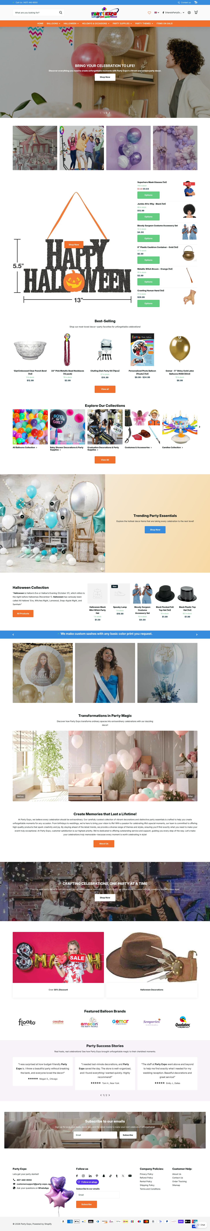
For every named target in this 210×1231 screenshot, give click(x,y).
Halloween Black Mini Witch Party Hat (97, 610)
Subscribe (128, 1135)
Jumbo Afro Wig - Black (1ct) (151, 204)
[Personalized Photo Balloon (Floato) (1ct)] (142, 349)
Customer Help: (182, 1168)
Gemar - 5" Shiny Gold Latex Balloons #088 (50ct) (180, 372)
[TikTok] (110, 1176)
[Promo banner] (58, 990)
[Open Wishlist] (149, 12)
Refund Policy (146, 1177)
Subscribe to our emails (88, 1188)
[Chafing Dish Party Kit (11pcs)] (105, 349)
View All (105, 460)
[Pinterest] (97, 1176)
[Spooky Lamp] (120, 593)
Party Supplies (121, 23)
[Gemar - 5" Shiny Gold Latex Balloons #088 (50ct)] (179, 349)
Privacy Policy (146, 1174)
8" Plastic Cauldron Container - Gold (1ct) (157, 247)
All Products (23, 613)
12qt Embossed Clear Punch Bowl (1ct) (30, 372)
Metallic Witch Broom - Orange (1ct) (154, 269)
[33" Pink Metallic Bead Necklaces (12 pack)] (67, 349)
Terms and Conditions (150, 1189)
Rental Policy (146, 1181)
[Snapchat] (103, 1176)
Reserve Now (34, 159)
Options (148, 195)
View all (105, 389)
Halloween (70, 23)
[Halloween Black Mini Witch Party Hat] (97, 593)
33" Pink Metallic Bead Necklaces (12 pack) (67, 372)
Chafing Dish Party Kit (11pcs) (105, 371)
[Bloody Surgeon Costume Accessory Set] (189, 232)
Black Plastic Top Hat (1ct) (187, 608)
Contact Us (177, 1177)
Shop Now (105, 77)
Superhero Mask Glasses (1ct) (152, 182)
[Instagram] (83, 1176)
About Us (103, 843)
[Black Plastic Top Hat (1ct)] (187, 593)
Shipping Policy (147, 1185)
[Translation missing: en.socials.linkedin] (90, 1176)
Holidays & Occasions (94, 23)
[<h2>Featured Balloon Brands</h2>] (27, 1022)
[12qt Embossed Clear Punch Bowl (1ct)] (30, 349)
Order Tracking (179, 1181)
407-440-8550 (24, 1180)
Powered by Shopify (42, 1224)
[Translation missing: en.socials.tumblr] (117, 1176)
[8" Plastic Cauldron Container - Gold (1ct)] (189, 253)
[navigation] (100, 113)
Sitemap (176, 1185)
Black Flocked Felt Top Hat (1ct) (165, 608)
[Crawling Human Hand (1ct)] (189, 297)
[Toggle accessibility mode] (195, 2)
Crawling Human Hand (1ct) (150, 290)
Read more (62, 517)
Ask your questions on (33, 1188)
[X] (123, 1176)
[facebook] (77, 1176)
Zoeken (61, 12)
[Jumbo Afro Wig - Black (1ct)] (189, 210)
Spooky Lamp (120, 607)
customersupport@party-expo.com (34, 1184)
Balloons (52, 23)
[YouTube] (129, 1176)
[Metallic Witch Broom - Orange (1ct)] (189, 275)
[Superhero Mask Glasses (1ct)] (189, 188)
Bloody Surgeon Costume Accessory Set (157, 225)
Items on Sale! (164, 23)
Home (40, 23)
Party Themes (143, 23)
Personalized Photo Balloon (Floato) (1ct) (142, 372)
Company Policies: (152, 1168)
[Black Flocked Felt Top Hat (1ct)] (165, 593)
